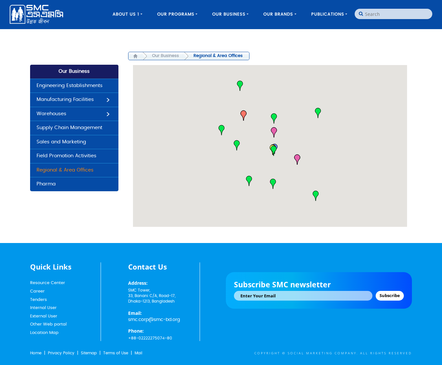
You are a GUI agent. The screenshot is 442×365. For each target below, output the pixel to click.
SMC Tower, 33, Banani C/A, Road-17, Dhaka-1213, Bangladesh (151, 295)
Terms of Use (115, 353)
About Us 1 (126, 14)
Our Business (229, 14)
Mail (138, 353)
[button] (318, 113)
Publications (327, 14)
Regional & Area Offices (65, 170)
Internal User (43, 308)
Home (35, 353)
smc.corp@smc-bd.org (154, 319)
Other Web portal (48, 324)
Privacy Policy (61, 353)
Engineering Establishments (70, 85)
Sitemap (89, 353)
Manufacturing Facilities (65, 99)
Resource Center (47, 283)
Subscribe (390, 295)
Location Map (44, 333)
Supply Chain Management (69, 127)
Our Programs (175, 14)
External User (43, 316)
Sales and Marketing (61, 141)
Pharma (46, 184)
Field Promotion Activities (66, 155)
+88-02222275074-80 (150, 338)
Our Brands (278, 14)
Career (37, 291)
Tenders (38, 300)
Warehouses (51, 113)
